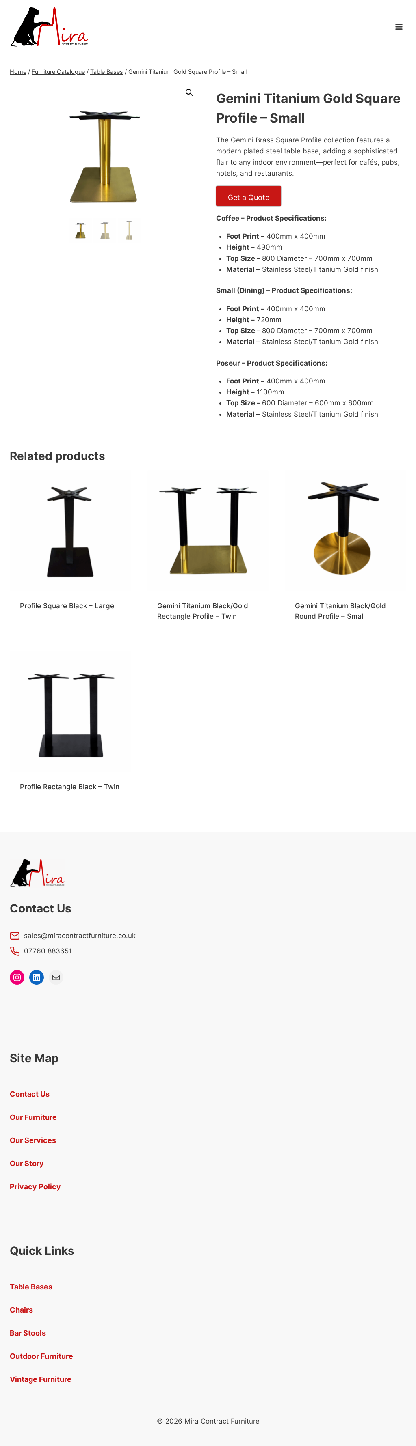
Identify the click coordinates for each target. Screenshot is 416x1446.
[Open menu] (398, 27)
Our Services (33, 1140)
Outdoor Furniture (41, 1356)
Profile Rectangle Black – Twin (69, 787)
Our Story (27, 1163)
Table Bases (31, 1286)
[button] (189, 92)
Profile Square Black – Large (67, 606)
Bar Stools (28, 1333)
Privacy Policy (35, 1186)
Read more (37, 632)
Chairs (21, 1310)
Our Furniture (33, 1117)
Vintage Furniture (41, 1379)
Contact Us (30, 1094)
